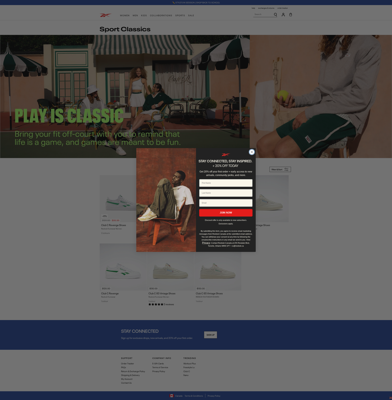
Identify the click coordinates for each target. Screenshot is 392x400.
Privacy (206, 243)
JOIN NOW (226, 212)
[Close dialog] (251, 152)
